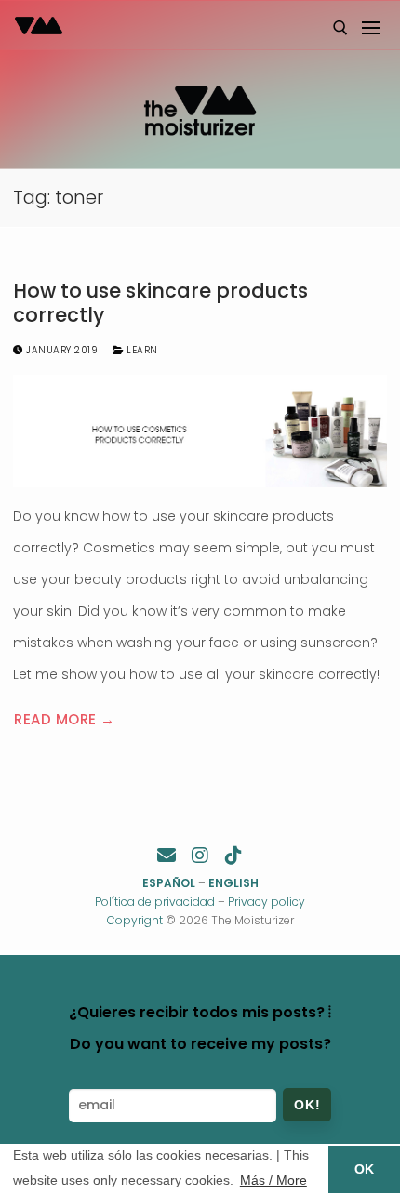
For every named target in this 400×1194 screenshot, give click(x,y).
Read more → (64, 719)
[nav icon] (369, 28)
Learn (141, 350)
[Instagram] (200, 855)
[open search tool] (340, 27)
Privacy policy (266, 901)
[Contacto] (166, 855)
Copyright (135, 920)
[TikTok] (233, 855)
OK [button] (364, 1168)
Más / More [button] (273, 1180)
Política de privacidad (155, 901)
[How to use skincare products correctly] (200, 431)
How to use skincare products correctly (160, 302)
